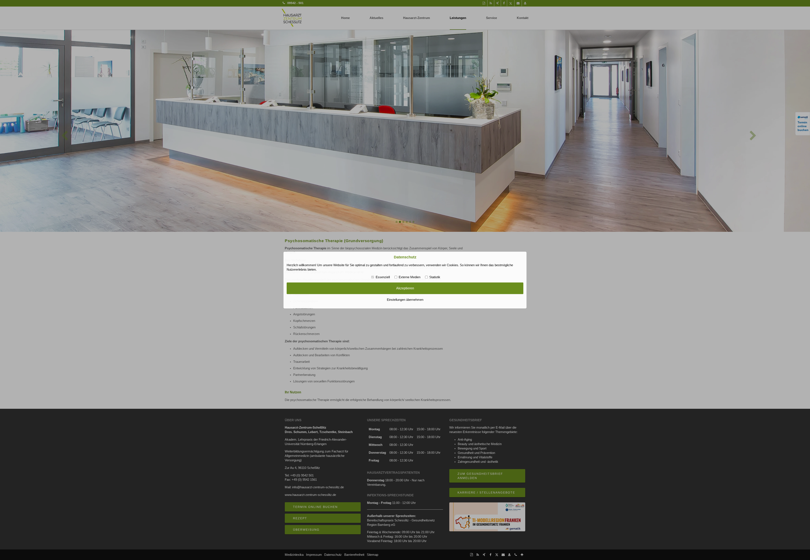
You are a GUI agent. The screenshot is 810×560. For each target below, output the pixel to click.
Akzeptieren (405, 288)
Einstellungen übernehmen (405, 299)
